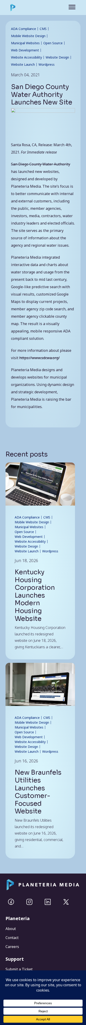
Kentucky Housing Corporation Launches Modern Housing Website (35, 595)
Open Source (24, 532)
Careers (12, 946)
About (11, 928)
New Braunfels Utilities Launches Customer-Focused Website (38, 791)
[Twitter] (66, 902)
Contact (12, 937)
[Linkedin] (47, 902)
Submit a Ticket (19, 969)
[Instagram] (29, 902)
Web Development (29, 536)
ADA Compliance (27, 517)
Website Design (26, 546)
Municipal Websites (29, 527)
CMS (46, 517)
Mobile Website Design (32, 522)
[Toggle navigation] (69, 7)
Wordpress (50, 551)
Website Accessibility (30, 541)
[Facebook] (11, 902)
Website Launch (27, 551)
